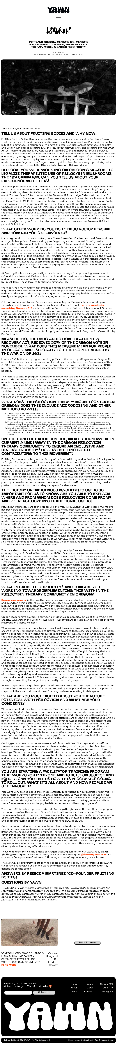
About (74, 988)
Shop (74, 992)
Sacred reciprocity (13, 600)
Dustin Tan (93, 1040)
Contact (88, 992)
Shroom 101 (106, 984)
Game (90, 988)
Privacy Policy (10, 1040)
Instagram (107, 992)
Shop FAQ (108, 988)
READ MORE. (9, 965)
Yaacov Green (107, 1040)
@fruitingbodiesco (93, 855)
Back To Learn (87, 942)
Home (74, 984)
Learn (90, 984)
